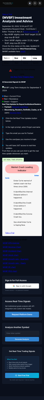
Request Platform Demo (22, 314)
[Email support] (35, 3)
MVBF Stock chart (10, 255)
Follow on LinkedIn (30, 32)
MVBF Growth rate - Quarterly (16, 259)
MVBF (23, 51)
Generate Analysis (22, 339)
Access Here (15, 113)
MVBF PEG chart (10, 271)
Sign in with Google (23, 286)
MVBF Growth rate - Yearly (14, 263)
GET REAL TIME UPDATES (13, 160)
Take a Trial (7, 14)
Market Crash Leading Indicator (22, 169)
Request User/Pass (20, 107)
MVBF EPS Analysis (11, 243)
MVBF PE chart (9, 267)
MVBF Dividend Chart (12, 251)
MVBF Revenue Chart (12, 247)
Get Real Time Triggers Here (22, 77)
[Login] (30, 3)
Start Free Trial (23, 375)
